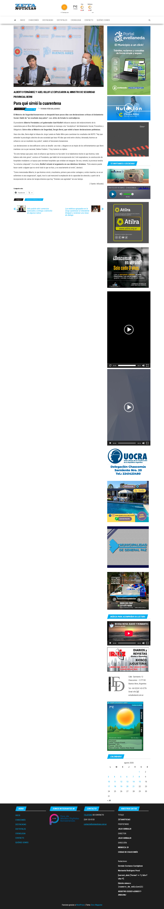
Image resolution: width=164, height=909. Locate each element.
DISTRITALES (62, 20)
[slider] (127, 365)
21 (134, 786)
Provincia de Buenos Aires (34, 199)
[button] (129, 108)
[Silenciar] (143, 365)
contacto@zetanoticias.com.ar (95, 824)
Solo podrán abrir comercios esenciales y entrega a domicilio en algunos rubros (39, 211)
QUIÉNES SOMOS (103, 20)
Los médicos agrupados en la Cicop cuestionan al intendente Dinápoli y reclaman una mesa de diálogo (77, 212)
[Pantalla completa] (147, 365)
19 (121, 786)
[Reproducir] (110, 365)
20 (127, 786)
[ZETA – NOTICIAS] (15, 20)
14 (134, 782)
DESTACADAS (47, 20)
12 (121, 782)
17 (109, 786)
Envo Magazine (96, 905)
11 (115, 782)
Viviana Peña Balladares (50, 109)
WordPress (80, 905)
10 (109, 782)
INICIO (22, 20)
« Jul (109, 800)
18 (115, 786)
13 (127, 782)
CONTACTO (89, 20)
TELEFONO (88, 815)
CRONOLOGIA (76, 20)
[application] (128, 108)
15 (140, 782)
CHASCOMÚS (34, 20)
